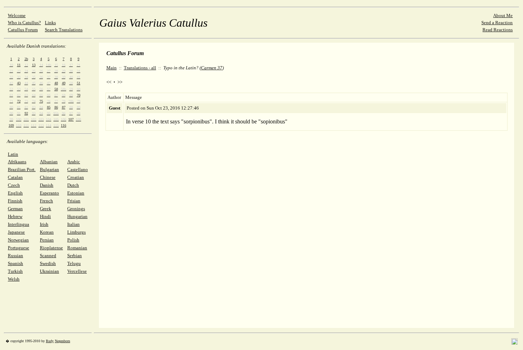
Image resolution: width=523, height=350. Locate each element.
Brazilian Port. (22, 169)
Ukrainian (49, 271)
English (15, 193)
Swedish (48, 263)
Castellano (77, 169)
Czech (14, 185)
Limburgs (76, 232)
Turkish (15, 271)
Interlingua (18, 224)
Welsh (14, 279)
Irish (44, 224)
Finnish (15, 200)
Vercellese (77, 271)
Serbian (74, 255)
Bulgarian (49, 169)
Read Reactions (497, 29)
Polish (73, 240)
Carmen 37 (211, 67)
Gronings (76, 208)
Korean (47, 232)
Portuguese (18, 247)
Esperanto (49, 193)
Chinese (48, 177)
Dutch (73, 185)
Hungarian (77, 216)
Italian (73, 224)
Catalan (15, 177)
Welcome (17, 15)
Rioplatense (51, 247)
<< (108, 82)
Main (111, 67)
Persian (47, 240)
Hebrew (15, 216)
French (46, 200)
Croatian (75, 177)
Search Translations (64, 29)
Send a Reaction (497, 22)
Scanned (48, 255)
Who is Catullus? (24, 22)
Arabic (73, 161)
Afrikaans (17, 161)
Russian (15, 255)
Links (50, 22)
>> (119, 82)
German (15, 208)
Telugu (74, 263)
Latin (13, 154)
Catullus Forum (23, 29)
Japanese (16, 232)
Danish (46, 185)
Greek (45, 208)
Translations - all (140, 67)
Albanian (49, 161)
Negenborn (62, 341)
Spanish (15, 263)
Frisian (73, 200)
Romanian (77, 247)
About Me (503, 15)
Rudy (50, 341)
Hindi (45, 216)
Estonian (75, 193)
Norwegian (18, 240)
